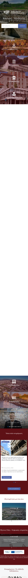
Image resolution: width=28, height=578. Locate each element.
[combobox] (9, 26)
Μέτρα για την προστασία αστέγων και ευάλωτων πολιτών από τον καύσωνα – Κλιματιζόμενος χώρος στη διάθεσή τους (13, 459)
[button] (9, 426)
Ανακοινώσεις (5, 441)
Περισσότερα (6, 477)
